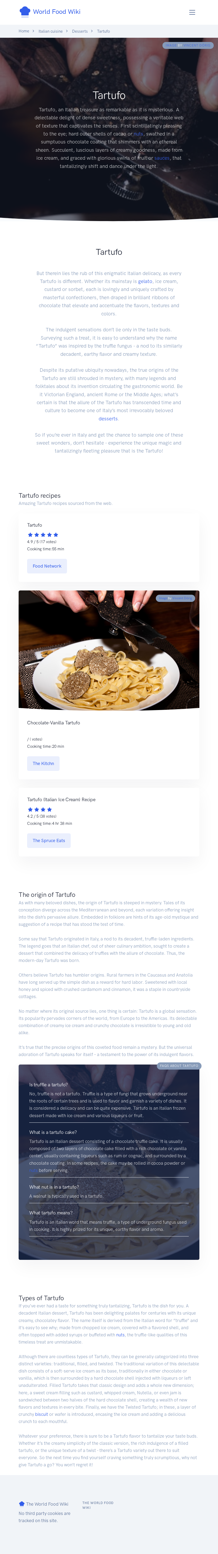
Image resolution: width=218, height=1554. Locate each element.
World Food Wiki (56, 11)
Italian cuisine (51, 31)
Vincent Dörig (197, 45)
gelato (145, 281)
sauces (162, 158)
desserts (108, 419)
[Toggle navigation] (192, 12)
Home (24, 31)
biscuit (41, 1414)
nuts (138, 134)
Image (171, 45)
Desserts (80, 31)
